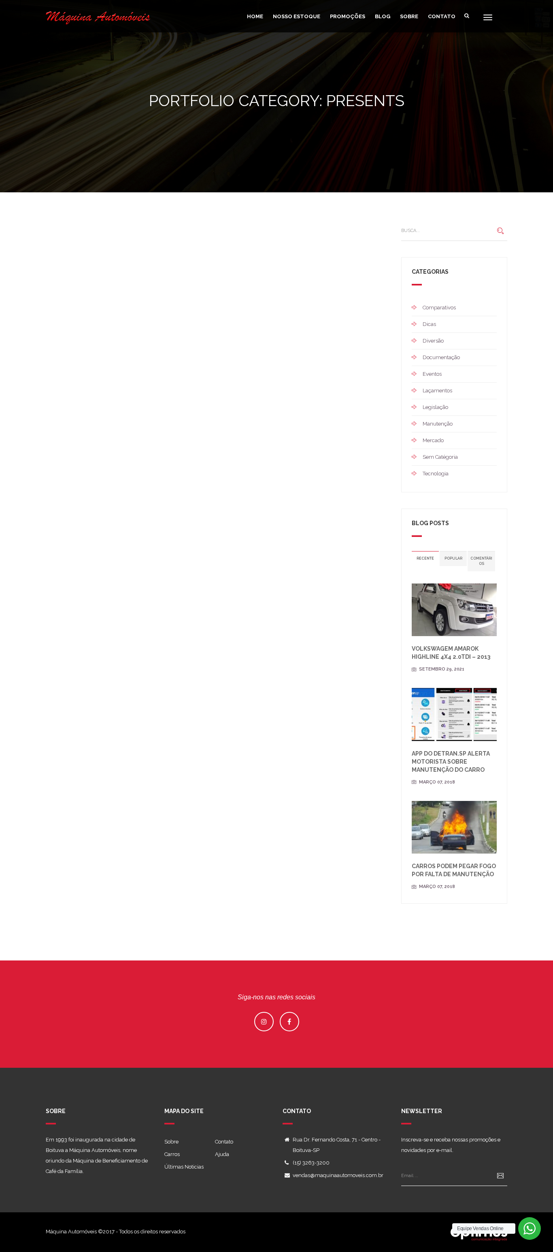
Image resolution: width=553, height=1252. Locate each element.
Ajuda (222, 1154)
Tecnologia (436, 474)
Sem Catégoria (440, 457)
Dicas (429, 324)
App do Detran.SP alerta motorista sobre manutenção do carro (451, 761)
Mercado (433, 440)
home (255, 16)
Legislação (435, 407)
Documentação (441, 357)
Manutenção (438, 424)
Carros (172, 1154)
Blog (382, 16)
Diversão (433, 341)
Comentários (481, 561)
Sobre (409, 16)
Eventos (432, 374)
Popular (453, 558)
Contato (441, 16)
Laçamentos (437, 391)
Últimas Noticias (184, 1167)
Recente (425, 558)
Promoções (347, 16)
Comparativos (439, 307)
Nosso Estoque (296, 16)
